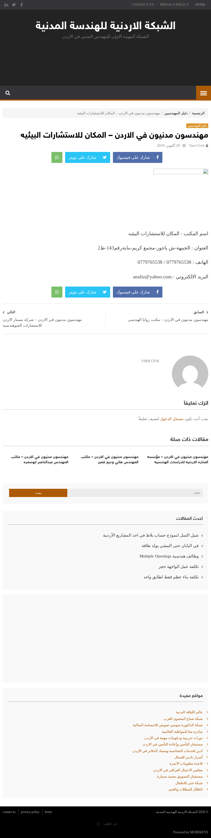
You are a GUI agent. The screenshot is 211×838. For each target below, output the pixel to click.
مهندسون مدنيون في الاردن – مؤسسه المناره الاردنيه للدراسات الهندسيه (177, 460)
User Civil (196, 145)
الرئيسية (198, 113)
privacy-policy (174, 5)
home (200, 5)
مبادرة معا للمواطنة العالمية (182, 731)
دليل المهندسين (176, 113)
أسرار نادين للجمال (188, 757)
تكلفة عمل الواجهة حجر (179, 566)
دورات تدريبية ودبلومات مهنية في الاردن (173, 738)
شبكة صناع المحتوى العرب (183, 719)
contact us (143, 5)
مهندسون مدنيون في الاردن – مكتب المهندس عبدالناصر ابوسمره (39, 460)
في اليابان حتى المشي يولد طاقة (170, 545)
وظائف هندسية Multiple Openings (169, 556)
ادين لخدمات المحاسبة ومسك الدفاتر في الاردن (167, 751)
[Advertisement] (105, 61)
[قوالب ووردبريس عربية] (98, 823)
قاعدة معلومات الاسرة (186, 763)
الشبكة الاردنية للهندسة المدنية (106, 26)
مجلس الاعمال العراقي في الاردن (178, 770)
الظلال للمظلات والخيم (186, 789)
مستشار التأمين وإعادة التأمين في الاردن (173, 744)
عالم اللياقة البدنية (189, 712)
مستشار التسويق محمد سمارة (180, 776)
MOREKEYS (199, 832)
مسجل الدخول (172, 419)
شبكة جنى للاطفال (189, 783)
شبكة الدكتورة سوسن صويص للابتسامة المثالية (168, 725)
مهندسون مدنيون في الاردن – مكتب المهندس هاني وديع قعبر (109, 460)
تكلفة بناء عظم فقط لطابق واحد (171, 577)
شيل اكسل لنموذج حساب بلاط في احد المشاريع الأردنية (151, 535)
